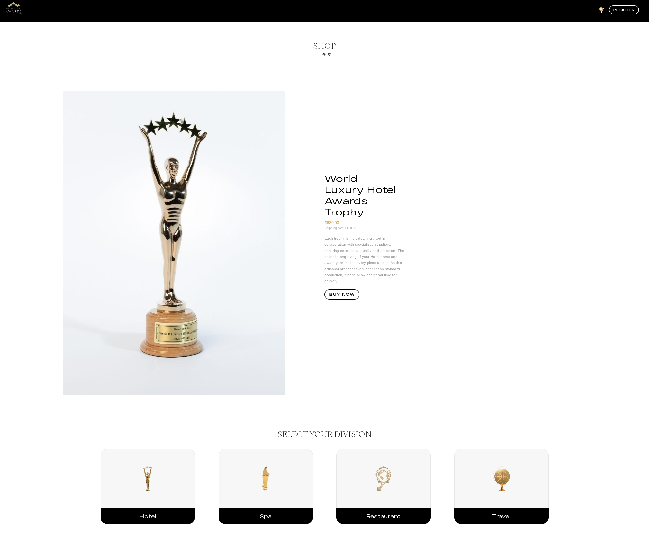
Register (624, 10)
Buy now (342, 294)
